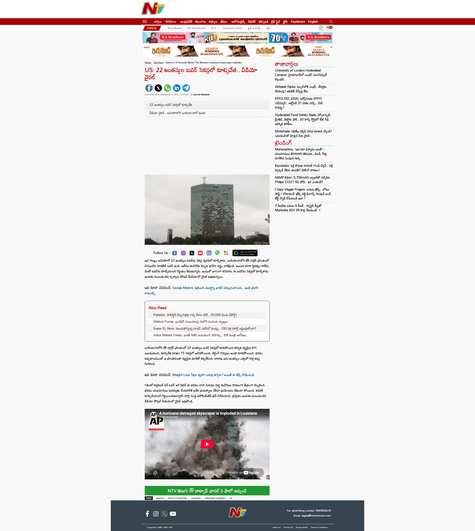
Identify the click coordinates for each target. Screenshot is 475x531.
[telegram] (186, 88)
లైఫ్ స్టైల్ (275, 21)
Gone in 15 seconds (177, 498)
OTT (213, 28)
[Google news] (209, 253)
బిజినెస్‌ (252, 21)
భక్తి (268, 28)
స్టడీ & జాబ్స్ (254, 28)
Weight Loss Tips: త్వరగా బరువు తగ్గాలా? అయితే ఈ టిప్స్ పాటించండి (213, 375)
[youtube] (173, 514)
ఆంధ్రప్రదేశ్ (186, 21)
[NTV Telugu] (153, 9)
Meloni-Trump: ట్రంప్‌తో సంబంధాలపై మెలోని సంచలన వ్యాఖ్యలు (190, 321)
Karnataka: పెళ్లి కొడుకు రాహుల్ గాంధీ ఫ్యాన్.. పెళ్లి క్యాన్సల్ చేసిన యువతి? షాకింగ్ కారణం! (304, 167)
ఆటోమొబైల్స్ (238, 21)
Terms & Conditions (319, 527)
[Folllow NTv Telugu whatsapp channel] (321, 28)
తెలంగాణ (200, 21)
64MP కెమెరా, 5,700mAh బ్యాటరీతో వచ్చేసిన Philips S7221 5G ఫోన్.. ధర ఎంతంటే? (302, 179)
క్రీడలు (224, 21)
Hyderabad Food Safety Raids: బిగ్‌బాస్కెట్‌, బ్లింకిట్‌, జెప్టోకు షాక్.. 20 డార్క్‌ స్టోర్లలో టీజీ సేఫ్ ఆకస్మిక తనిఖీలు (303, 119)
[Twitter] (192, 254)
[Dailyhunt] (226, 254)
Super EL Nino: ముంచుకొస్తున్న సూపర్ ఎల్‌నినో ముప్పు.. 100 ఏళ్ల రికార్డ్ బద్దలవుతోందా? (204, 328)
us (231, 498)
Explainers (298, 21)
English (313, 21)
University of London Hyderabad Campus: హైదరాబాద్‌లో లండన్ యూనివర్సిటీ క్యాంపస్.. (301, 75)
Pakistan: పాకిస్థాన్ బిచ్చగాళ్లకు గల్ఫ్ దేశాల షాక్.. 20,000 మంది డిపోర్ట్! (195, 315)
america (160, 498)
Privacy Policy (302, 527)
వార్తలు (158, 21)
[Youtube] (200, 254)
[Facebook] (174, 254)
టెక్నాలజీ (263, 21)
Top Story (158, 62)
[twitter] (158, 88)
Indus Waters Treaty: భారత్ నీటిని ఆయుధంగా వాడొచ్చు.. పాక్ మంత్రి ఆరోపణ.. (200, 335)
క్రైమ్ (285, 21)
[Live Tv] (329, 28)
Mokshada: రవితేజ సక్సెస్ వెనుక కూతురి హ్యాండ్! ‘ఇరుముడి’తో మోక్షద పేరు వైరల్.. (303, 133)
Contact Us (288, 527)
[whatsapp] (167, 88)
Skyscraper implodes (215, 498)
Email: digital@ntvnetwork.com (312, 515)
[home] (150, 21)
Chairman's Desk (232, 28)
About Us (277, 527)
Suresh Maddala (201, 94)
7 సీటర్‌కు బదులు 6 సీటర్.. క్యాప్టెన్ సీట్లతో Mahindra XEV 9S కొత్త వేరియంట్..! (298, 208)
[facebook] (149, 88)
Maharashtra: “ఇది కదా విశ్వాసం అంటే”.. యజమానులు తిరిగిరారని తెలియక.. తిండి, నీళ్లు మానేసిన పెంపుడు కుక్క (301, 153)
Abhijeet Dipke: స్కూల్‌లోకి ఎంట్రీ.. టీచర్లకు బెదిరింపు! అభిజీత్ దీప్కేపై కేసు (301, 88)
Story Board (174, 28)
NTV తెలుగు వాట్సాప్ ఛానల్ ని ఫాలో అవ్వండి (207, 490)
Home (148, 62)
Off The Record (196, 28)
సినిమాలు (171, 21)
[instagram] (156, 514)
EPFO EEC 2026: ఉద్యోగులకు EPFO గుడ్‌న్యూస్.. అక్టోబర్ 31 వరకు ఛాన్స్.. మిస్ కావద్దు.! (299, 103)
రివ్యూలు (213, 21)
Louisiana (196, 498)
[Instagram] (183, 254)
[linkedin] (177, 88)
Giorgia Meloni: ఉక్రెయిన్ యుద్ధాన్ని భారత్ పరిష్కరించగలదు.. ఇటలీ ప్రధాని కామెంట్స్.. (201, 290)
